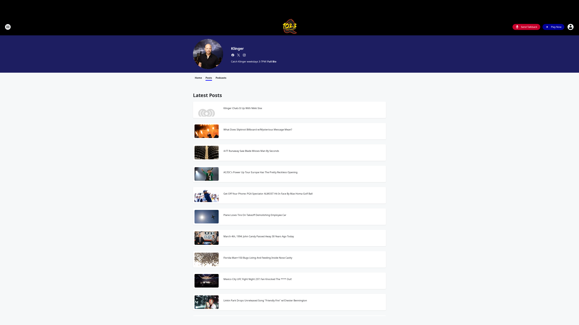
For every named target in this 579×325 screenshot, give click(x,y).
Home (198, 77)
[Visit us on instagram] (244, 55)
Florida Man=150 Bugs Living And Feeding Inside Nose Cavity (257, 257)
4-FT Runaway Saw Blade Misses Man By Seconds (251, 151)
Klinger (237, 48)
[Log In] (571, 27)
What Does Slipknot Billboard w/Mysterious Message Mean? (257, 129)
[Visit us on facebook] (233, 55)
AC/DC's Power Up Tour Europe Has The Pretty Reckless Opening (260, 172)
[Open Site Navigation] (8, 27)
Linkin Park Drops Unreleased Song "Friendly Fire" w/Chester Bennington (265, 300)
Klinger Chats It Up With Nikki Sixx (242, 108)
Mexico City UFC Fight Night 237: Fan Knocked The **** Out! (257, 279)
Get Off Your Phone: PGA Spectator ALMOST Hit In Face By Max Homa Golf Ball (268, 193)
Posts (209, 77)
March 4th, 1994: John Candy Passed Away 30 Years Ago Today (258, 236)
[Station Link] (289, 27)
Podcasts (221, 77)
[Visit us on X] (238, 55)
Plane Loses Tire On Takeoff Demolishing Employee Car (254, 215)
